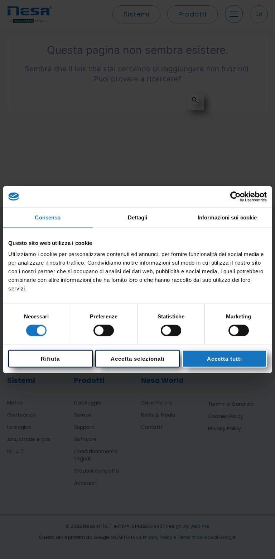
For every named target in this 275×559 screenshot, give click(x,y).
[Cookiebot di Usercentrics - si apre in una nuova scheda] (235, 196)
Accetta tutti (224, 359)
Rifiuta (50, 359)
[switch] (103, 330)
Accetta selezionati (138, 359)
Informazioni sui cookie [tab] (227, 217)
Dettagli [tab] (138, 217)
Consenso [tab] (48, 217)
